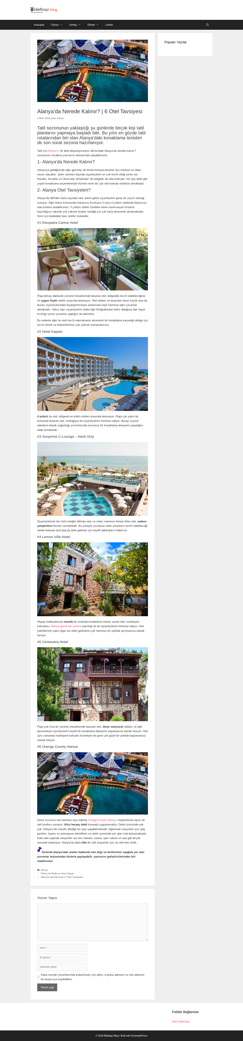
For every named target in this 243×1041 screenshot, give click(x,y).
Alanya (44, 870)
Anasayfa (39, 24)
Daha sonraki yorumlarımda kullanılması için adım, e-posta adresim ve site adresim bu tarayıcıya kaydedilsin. (92, 977)
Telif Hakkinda (180, 1021)
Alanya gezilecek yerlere (66, 626)
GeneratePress (139, 1035)
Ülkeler (91, 24)
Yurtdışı (73, 24)
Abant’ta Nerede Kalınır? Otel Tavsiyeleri (62, 877)
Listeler (109, 24)
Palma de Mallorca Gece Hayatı (57, 873)
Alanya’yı (53, 150)
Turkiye (55, 24)
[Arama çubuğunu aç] (207, 25)
